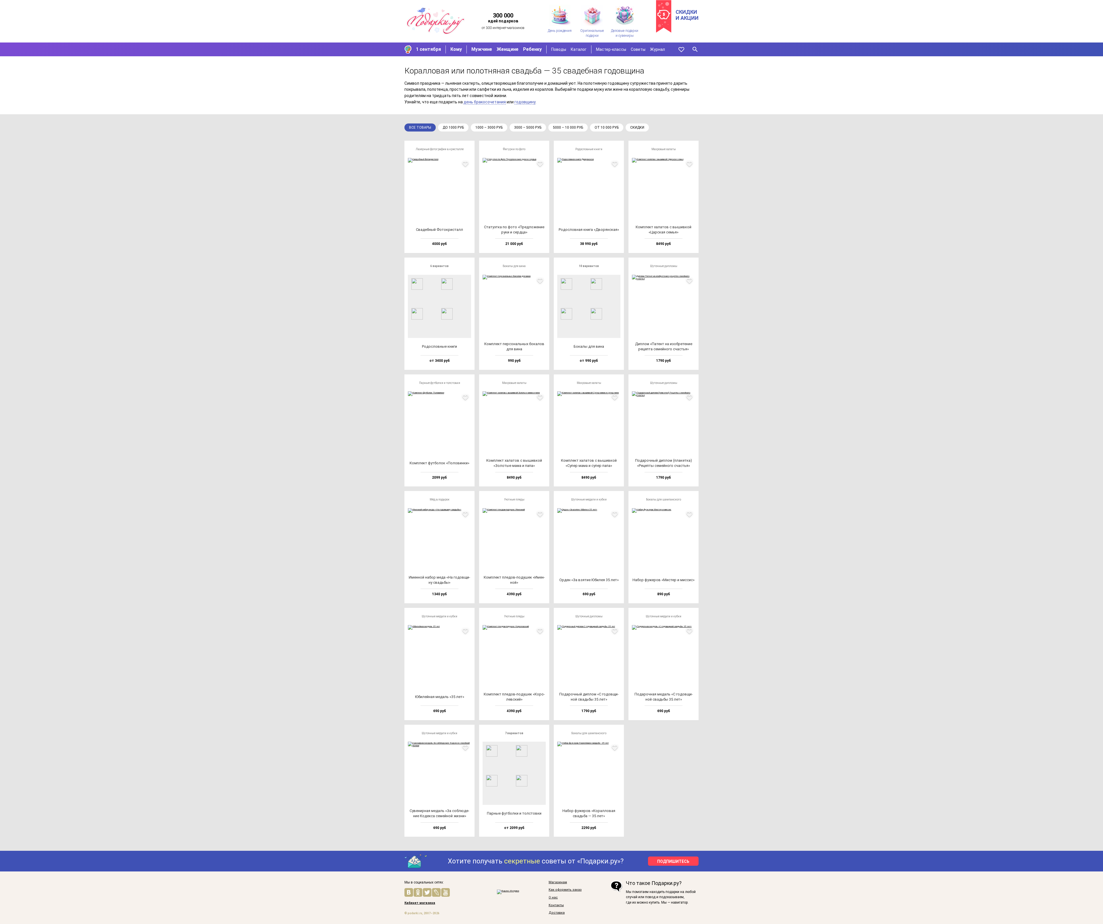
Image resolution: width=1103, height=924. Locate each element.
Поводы (558, 49)
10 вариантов (589, 266)
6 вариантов (439, 266)
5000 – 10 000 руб (568, 127)
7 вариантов (514, 733)
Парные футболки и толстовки (439, 382)
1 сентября (428, 49)
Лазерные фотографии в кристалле (440, 149)
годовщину (524, 102)
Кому (456, 49)
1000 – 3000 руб (489, 127)
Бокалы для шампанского (663, 499)
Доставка (557, 913)
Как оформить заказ (565, 890)
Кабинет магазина (419, 903)
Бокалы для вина (514, 266)
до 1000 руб (453, 127)
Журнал (657, 49)
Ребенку (532, 49)
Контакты (556, 905)
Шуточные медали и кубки (589, 499)
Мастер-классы (611, 49)
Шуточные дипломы (663, 266)
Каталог (579, 49)
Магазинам (558, 882)
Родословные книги (588, 149)
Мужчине (481, 49)
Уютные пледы (514, 499)
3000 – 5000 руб (527, 127)
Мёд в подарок (440, 499)
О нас (553, 897)
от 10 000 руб (607, 127)
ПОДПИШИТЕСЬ (673, 861)
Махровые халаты (663, 149)
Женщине (507, 49)
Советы (638, 49)
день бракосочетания (485, 102)
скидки (637, 127)
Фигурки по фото (514, 149)
